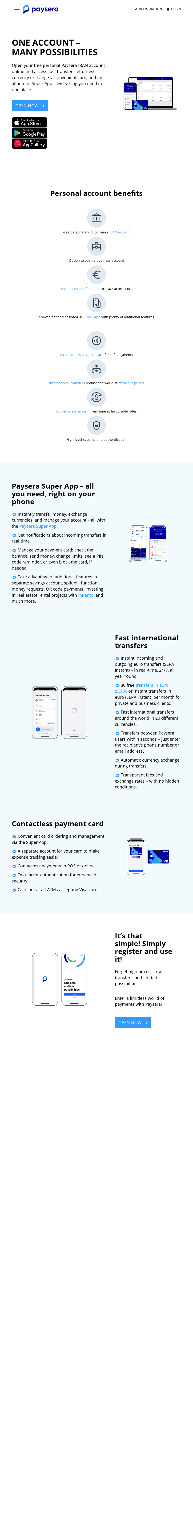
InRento (85, 595)
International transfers (67, 383)
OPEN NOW (27, 105)
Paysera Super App (37, 526)
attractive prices (131, 383)
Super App (92, 317)
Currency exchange (71, 411)
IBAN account (120, 232)
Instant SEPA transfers (74, 288)
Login (175, 9)
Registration (150, 9)
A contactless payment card (82, 354)
